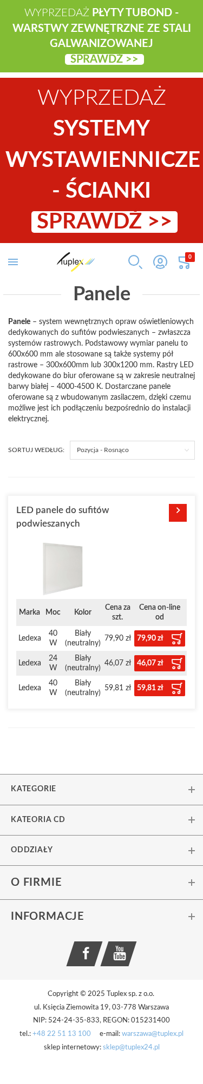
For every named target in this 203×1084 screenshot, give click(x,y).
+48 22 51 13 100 (61, 1034)
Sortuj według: (36, 450)
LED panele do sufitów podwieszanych (62, 517)
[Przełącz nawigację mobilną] (13, 261)
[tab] (101, 789)
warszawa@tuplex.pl (153, 1034)
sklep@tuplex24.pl (131, 1047)
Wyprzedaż (102, 160)
